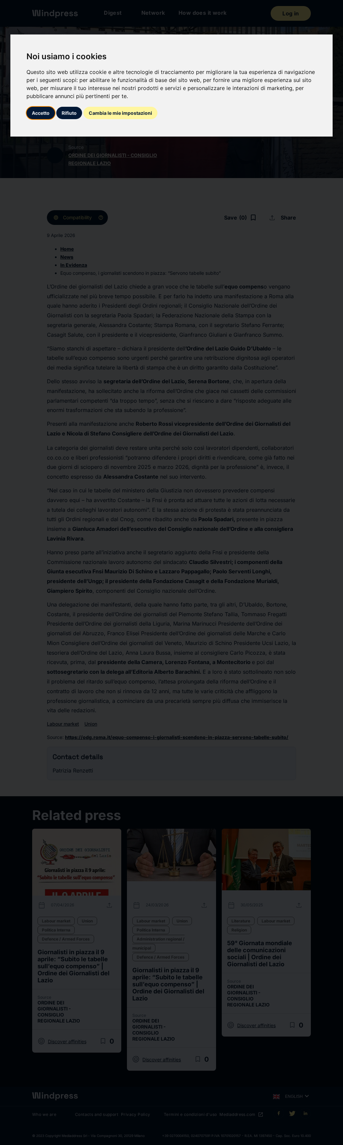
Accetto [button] (41, 113)
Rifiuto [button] (69, 113)
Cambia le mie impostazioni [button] (120, 113)
